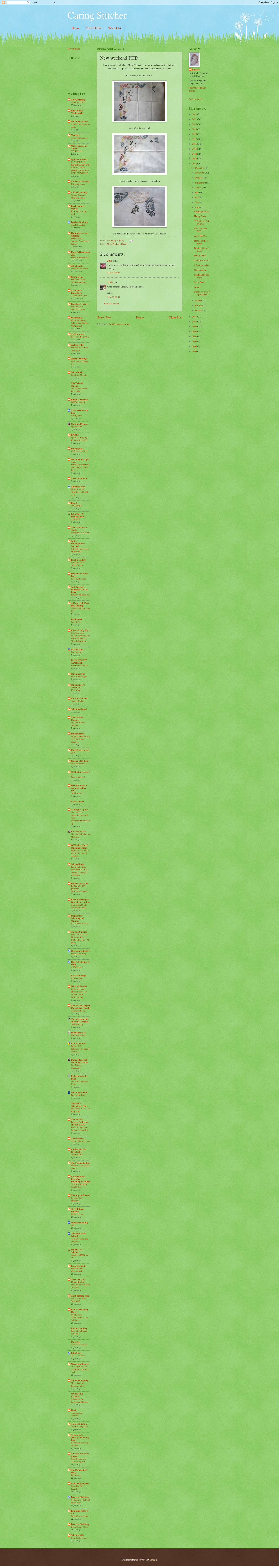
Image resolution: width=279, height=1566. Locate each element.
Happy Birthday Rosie (201, 242)
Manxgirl (75, 135)
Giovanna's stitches (80, 951)
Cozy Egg (75, 1342)
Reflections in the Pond (79, 1077)
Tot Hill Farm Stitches (77, 1210)
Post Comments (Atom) (119, 324)
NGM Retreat (77, 151)
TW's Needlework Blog (79, 412)
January (198, 310)
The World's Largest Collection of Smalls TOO (80, 1122)
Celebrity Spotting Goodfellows (79, 1185)
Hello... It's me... (78, 1214)
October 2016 (77, 1154)
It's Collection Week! (80, 923)
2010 (194, 321)
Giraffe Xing (77, 649)
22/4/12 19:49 (113, 297)
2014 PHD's (94, 28)
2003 (194, 351)
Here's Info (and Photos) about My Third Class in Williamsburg (79, 993)
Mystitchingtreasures (80, 773)
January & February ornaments (79, 349)
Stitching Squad (79, 709)
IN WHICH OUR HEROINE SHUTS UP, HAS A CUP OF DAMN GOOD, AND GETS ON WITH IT (80, 167)
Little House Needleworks (77, 112)
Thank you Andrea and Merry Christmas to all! (80, 1369)
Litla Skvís (76, 1353)
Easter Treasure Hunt (80, 532)
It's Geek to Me (78, 831)
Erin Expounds (78, 1043)
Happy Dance (200, 216)
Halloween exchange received (80, 1444)
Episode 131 (76, 426)
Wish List (114, 28)
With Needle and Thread (79, 147)
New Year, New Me (79, 1344)
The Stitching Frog (80, 1295)
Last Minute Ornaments (76, 1066)
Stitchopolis (77, 448)
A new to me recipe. (79, 137)
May (197, 202)
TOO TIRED (76, 505)
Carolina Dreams (79, 424)
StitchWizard (77, 733)
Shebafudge (77, 317)
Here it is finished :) (79, 1537)
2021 (194, 119)
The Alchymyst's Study (79, 529)
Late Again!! (76, 652)
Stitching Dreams (79, 121)
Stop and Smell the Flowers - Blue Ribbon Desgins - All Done (80, 938)
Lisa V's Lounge (78, 975)
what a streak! (77, 1271)
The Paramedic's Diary (79, 1471)
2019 (73, 752)
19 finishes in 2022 (79, 451)
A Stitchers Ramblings (76, 292)
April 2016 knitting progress (79, 1240)
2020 (194, 124)
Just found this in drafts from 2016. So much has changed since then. (80, 871)
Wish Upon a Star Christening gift (78, 1460)
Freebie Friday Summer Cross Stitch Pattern (80, 241)
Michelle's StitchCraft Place (79, 1105)
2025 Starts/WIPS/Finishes (80, 256)
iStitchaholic (77, 266)
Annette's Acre (78, 486)
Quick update (200, 269)
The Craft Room (79, 478)
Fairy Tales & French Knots (77, 515)
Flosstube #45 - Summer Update (78, 308)
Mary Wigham (113, 243)
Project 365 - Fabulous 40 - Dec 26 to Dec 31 (80, 1049)
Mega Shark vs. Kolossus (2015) (78, 1384)
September (200, 182)
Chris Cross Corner (80, 750)
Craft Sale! (75, 519)
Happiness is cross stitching (79, 234)
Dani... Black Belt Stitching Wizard (79, 1061)
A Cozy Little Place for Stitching (80, 604)
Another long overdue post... (80, 125)
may (73, 1225)
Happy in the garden (80, 336)
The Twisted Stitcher (77, 384)
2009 (194, 326)
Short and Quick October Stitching (79, 281)
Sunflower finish (201, 260)
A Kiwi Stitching (79, 192)
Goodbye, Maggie (79, 374)
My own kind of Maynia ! (78, 724)
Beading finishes (201, 211)
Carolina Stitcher (79, 698)
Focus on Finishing (80, 1497)
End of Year (76, 621)
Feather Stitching (79, 222)
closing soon (76, 415)
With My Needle (79, 986)
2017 (194, 138)
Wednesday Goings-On (79, 362)
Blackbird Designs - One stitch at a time (80, 901)
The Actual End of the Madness (80, 835)
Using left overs (78, 184)
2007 (194, 336)
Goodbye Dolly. (78, 102)
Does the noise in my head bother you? (79, 788)
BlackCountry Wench (78, 207)
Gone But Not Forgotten (77, 1487)
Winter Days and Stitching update (78, 196)
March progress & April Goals (202, 293)
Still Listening (77, 793)
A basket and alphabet (76, 1414)
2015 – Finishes (78, 1355)
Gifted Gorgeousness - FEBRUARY (80, 550)
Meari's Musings (79, 358)
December (200, 167)
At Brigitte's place (79, 809)
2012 (194, 163)
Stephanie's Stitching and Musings (77, 918)
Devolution (76, 1475)
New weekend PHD (200, 230)
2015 (194, 148)
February (199, 305)
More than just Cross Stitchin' (78, 1281)
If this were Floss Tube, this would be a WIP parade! (80, 323)
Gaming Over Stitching (77, 1199)
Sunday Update (77, 700)
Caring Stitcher (97, 14)
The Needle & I (78, 1138)
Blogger (153, 1559)
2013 (194, 158)
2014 (194, 153)
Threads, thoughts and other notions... (80, 1020)
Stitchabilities (77, 864)
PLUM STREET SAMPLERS (79, 661)
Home (75, 28)
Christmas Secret (78, 1010)
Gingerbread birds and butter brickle (79, 906)
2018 (194, 133)
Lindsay (196, 69)
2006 (194, 341)
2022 (194, 114)
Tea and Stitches (79, 931)
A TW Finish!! (77, 967)
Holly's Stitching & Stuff (80, 963)
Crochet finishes (78, 224)
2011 (194, 316)
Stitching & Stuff (79, 1092)
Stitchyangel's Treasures (78, 686)
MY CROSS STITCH (77, 1395)
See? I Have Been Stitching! (78, 1300)
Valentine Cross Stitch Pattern (78, 564)
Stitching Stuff (78, 673)
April (197, 207)
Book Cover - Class (79, 1526)
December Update (79, 763)
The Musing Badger (80, 1163)
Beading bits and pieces (201, 249)
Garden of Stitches (80, 761)
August (198, 187)
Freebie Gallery (78, 559)
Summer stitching (78, 953)
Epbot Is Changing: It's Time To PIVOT (79, 439)
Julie (109, 260)
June (197, 197)
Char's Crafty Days (80, 630)
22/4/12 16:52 (113, 272)
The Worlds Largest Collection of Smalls (80, 1007)
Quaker (124, 243)
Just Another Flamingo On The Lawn (79, 589)
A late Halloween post (80, 1141)
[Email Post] (131, 240)
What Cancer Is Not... (80, 1516)
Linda (110, 282)
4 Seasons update (201, 265)
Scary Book (199, 282)
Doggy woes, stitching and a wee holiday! (79, 1317)
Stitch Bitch (77, 372)
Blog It (74, 503)
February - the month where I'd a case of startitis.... (80, 853)
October (199, 177)
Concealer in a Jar (79, 295)
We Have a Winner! (79, 665)
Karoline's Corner (79, 304)
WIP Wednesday (78, 402)
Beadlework (77, 619)
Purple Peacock (78, 1032)
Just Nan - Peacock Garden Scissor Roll (79, 1128)
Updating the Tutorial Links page (80, 1501)
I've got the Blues (78, 1095)
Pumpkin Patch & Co (79, 1512)
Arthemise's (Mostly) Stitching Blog (80, 1437)
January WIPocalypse (80, 594)
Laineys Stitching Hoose (79, 1311)
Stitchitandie (77, 1535)
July (197, 192)
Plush (73, 1410)
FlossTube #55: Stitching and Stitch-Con (80, 492)
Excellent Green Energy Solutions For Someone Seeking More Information (80, 637)
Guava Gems (77, 276)
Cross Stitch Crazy (80, 1483)
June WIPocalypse (79, 676)
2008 (194, 331)
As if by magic (77, 334)
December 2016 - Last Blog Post (80, 1110)
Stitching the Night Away (80, 461)
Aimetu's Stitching (80, 181)
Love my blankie (78, 578)
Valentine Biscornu (79, 268)
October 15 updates (79, 1426)
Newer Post (104, 317)
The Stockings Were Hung (79, 1082)
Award (197, 286)
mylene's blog (77, 345)
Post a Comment (111, 303)
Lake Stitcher (77, 801)
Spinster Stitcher (79, 159)
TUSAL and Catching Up (80, 609)
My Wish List (74, 48)
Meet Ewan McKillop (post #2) (80, 1286)
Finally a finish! (78, 777)
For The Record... (78, 1035)
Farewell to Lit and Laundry (79, 1332)
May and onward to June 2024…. (79, 390)
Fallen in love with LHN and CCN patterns (79, 886)
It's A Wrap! (76, 690)
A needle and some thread (80, 1455)
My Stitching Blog (79, 1380)
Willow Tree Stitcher (77, 1251)
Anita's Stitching (79, 1424)
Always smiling (78, 99)
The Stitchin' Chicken (77, 719)
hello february (77, 1024)
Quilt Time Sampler (79, 891)
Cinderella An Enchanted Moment (79, 1400)
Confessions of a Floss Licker (78, 1151)
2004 (194, 346)
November (200, 172)
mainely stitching (79, 1222)
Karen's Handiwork (80, 252)
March (198, 300)
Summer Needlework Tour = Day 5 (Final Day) (80, 467)
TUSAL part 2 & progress (201, 222)
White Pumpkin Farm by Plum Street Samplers (80, 739)
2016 (194, 143)
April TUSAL (200, 235)
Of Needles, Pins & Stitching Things (80, 846)
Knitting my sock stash (78, 212)
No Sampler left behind (78, 1235)
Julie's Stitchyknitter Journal (78, 543)
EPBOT (74, 434)
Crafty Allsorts (195, 99)
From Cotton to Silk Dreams (78, 1267)
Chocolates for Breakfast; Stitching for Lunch (80, 1179)
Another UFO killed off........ (79, 1256)
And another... (77, 978)
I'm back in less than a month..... (80, 1167)
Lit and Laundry (79, 1328)
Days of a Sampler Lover (79, 575)
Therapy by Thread (80, 1195)
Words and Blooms (80, 1364)
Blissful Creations (79, 399)
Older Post (175, 317)
